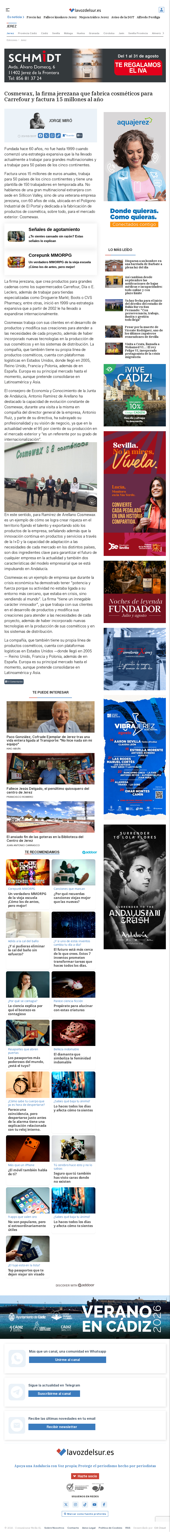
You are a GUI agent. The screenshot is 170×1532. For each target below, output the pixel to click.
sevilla (56, 33)
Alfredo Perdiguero (151, 17)
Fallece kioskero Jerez (60, 17)
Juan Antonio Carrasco (23, 845)
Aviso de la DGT (122, 17)
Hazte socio (87, 1476)
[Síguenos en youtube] (94, 1504)
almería (156, 33)
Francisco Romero (20, 796)
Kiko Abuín (14, 748)
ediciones (12, 40)
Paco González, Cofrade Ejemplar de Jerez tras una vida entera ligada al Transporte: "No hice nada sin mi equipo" (49, 740)
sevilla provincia (138, 33)
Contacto (73, 1527)
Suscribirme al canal (54, 1394)
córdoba (108, 33)
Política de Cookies (110, 1527)
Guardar (70, 135)
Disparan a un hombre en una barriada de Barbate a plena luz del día (143, 264)
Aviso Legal (89, 1527)
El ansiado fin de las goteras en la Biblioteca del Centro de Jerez (45, 838)
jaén (121, 33)
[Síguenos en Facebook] (104, 1504)
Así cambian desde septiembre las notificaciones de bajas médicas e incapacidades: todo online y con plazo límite (144, 285)
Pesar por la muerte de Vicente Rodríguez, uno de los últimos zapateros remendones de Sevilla (144, 332)
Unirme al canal (67, 1360)
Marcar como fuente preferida (86, 1513)
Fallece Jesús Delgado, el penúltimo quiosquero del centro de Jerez (48, 790)
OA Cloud (160, 1527)
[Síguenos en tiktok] (85, 1504)
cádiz (44, 33)
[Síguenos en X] (66, 1504)
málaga (68, 33)
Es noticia (14, 17)
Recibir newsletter (62, 1427)
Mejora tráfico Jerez (94, 17)
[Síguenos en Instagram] (75, 1504)
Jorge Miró (60, 121)
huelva (81, 33)
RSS (127, 1527)
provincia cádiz (27, 33)
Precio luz (34, 17)
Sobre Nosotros (54, 1527)
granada (94, 33)
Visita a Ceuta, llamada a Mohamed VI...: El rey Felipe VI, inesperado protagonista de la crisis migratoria (142, 351)
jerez (10, 33)
